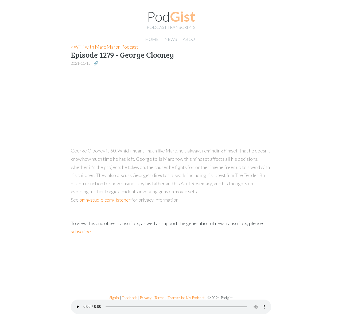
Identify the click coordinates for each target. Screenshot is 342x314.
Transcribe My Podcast (186, 297)
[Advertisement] (171, 106)
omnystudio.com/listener (105, 200)
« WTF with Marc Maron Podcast (104, 47)
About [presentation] (190, 39)
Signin (114, 297)
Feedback (129, 297)
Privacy (145, 297)
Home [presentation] (152, 39)
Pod (171, 16)
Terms (159, 297)
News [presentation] (170, 39)
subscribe (81, 231)
